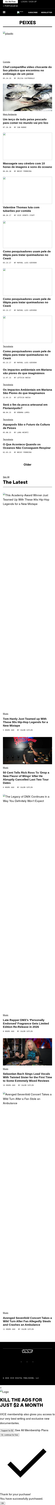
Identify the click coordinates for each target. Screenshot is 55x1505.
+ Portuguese (10, 6)
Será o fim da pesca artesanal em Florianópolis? (25, 406)
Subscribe (33, 12)
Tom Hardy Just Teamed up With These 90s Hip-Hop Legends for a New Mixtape (25, 722)
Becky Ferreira (24, 171)
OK (2, 1503)
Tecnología (8, 346)
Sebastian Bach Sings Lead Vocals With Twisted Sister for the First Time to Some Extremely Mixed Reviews (27, 1077)
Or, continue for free (9, 1435)
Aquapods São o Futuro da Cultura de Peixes (26, 426)
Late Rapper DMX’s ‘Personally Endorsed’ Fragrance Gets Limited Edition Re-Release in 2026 (26, 1024)
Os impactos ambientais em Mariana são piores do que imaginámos (27, 371)
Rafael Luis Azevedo (27, 263)
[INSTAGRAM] (24, 1362)
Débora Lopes (23, 412)
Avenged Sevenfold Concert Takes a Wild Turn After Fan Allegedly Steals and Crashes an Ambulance (27, 1321)
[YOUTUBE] (36, 1362)
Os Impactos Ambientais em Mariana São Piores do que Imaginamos (27, 391)
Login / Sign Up (29, 2)
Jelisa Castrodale (26, 78)
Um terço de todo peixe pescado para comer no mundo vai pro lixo (25, 121)
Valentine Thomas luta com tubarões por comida (21, 209)
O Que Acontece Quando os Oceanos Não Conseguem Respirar (27, 446)
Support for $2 (7, 1430)
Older (27, 464)
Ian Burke (21, 127)
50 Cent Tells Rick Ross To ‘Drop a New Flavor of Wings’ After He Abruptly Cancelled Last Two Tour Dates (26, 777)
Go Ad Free (10, 2)
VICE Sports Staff (26, 215)
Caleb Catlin (26, 730)
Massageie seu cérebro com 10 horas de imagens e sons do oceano (27, 165)
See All (6, 476)
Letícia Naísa (24, 378)
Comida (6, 62)
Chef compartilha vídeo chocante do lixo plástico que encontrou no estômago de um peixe (27, 71)
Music (5, 713)
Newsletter (46, 12)
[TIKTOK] (30, 1362)
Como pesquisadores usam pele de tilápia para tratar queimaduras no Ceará (27, 255)
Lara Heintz (22, 432)
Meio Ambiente (10, 114)
